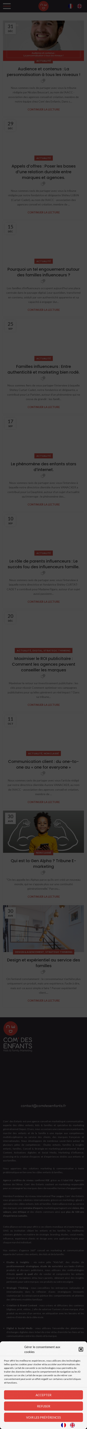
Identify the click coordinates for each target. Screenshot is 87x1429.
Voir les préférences (43, 1417)
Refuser (43, 1406)
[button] (81, 1349)
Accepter (43, 1395)
